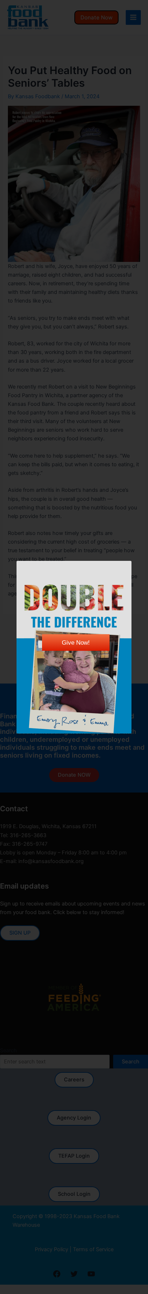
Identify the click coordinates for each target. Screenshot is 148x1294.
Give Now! (76, 642)
